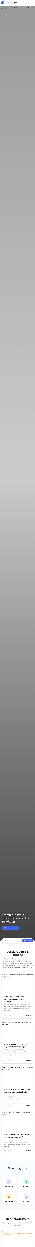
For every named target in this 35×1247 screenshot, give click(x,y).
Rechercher (27, 941)
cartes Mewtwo (12, 965)
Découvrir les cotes (10, 928)
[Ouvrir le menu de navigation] (32, 3)
